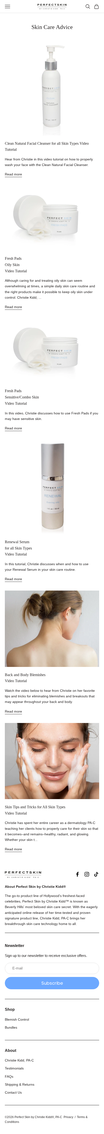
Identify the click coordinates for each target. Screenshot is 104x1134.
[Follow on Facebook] (77, 874)
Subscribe (52, 983)
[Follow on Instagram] (87, 874)
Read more (13, 174)
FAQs (9, 1076)
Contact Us (13, 1092)
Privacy (68, 1117)
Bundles (11, 1027)
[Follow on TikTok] (96, 874)
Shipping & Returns (19, 1084)
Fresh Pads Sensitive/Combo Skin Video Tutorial (22, 397)
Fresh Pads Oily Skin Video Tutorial (16, 264)
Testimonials (14, 1068)
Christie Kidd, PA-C (19, 1060)
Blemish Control (17, 1019)
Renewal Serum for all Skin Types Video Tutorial (18, 548)
